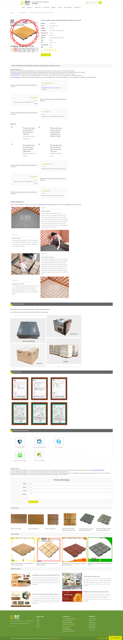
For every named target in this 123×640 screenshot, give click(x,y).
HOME (23, 7)
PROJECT (53, 7)
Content (24, 494)
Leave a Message (33, 501)
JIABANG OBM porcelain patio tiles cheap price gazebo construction (47, 564)
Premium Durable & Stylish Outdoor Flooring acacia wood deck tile (69, 529)
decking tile (17, 77)
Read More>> (35, 584)
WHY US (60, 7)
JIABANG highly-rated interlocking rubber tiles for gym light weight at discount (74, 564)
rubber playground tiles (98, 470)
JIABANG (12, 12)
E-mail (24, 490)
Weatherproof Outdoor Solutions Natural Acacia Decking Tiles (103, 529)
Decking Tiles (42, 204)
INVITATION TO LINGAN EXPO (92, 576)
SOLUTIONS (46, 7)
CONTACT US (77, 7)
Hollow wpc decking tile (16, 528)
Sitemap (92, 630)
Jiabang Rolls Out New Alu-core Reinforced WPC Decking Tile (46, 575)
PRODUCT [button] (29, 7)
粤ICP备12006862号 (57, 638)
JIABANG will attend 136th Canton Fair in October (96, 591)
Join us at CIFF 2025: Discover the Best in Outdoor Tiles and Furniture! (46, 594)
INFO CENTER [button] (67, 7)
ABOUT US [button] (38, 7)
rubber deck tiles (48, 87)
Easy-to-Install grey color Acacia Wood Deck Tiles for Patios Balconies (86, 529)
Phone (24, 487)
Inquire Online (46, 54)
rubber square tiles (16, 73)
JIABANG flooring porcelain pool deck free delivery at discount (100, 564)
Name (24, 483)
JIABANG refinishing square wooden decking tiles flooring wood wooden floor (22, 564)
